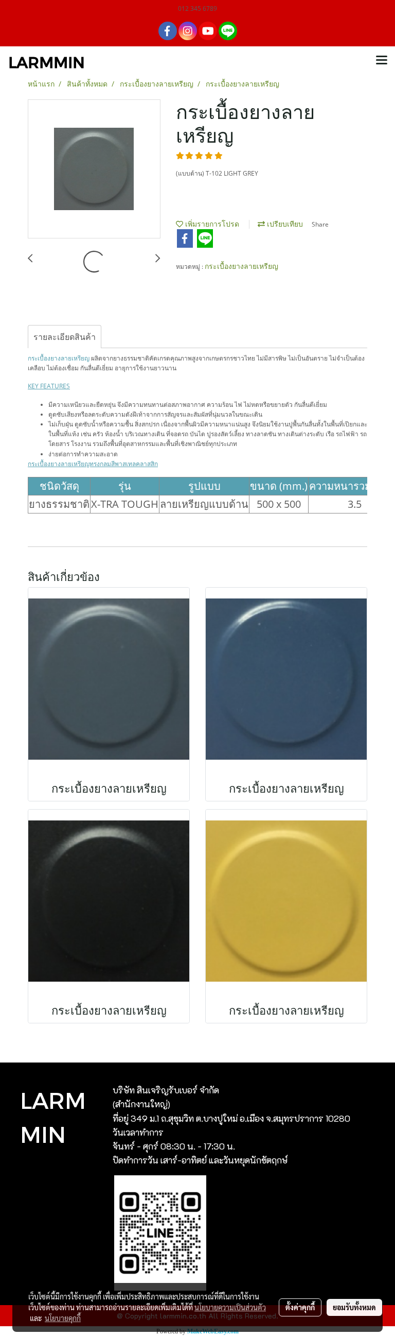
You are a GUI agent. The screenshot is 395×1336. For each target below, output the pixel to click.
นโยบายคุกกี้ (63, 1318)
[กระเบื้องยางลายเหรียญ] (94, 169)
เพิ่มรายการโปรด (211, 224)
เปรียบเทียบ (284, 224)
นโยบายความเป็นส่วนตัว (230, 1307)
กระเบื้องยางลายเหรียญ (241, 266)
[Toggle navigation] (381, 60)
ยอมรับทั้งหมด (354, 1307)
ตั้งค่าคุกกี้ (300, 1307)
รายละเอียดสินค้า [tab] (64, 336)
